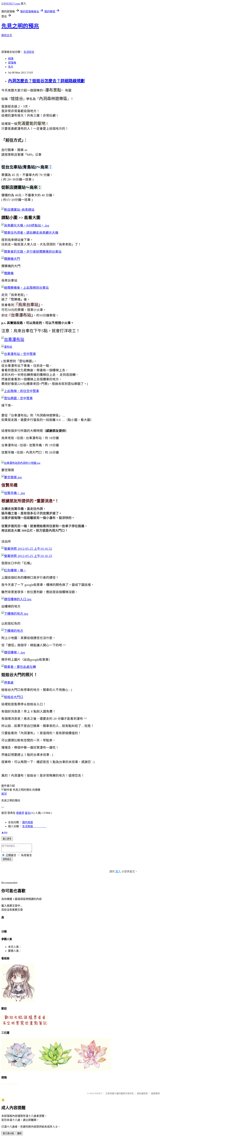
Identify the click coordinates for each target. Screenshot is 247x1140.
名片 (10, 66)
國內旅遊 (27, 822)
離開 (19, 1133)
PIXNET (98, 1093)
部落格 (12, 62)
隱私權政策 (142, 1093)
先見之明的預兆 (20, 26)
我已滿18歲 (8, 1133)
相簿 (10, 58)
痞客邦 (20, 813)
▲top (4, 832)
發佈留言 (7, 859)
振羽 (4, 793)
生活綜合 (29, 51)
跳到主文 (6, 35)
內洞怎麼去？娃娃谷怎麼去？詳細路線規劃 (46, 81)
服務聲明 (155, 1093)
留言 (27, 813)
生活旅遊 (34, 826)
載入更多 (7, 839)
